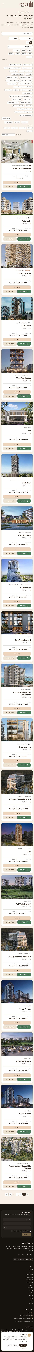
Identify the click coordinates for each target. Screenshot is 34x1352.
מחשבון (31, 1295)
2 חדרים (18, 53)
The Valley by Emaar (17, 74)
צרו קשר (31, 1303)
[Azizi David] (17, 308)
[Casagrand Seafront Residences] (17, 675)
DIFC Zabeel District (25, 115)
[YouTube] (19, 1254)
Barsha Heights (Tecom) (24, 108)
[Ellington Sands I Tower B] (17, 782)
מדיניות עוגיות (23, 1348)
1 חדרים (24, 53)
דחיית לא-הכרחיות (12, 1345)
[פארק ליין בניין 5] (17, 1096)
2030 (7, 128)
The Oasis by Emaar (25, 77)
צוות (32, 1301)
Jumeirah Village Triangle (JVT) (22, 86)
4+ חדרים (29, 56)
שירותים (31, 1285)
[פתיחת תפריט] (3, 4)
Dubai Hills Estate (15, 64)
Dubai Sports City (13, 102)
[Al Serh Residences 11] (17, 151)
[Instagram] (31, 1254)
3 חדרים (11, 53)
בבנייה (23, 50)
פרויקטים (30, 1269)
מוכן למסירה (16, 50)
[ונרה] (17, 413)
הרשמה (25, 1234)
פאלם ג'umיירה (16, 99)
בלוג (32, 1293)
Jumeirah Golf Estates (25, 83)
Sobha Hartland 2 (12, 77)
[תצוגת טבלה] (27, 42)
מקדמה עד (18, 134)
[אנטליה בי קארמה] (17, 256)
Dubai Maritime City (25, 71)
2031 (29, 131)
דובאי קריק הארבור (26, 80)
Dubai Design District (13, 80)
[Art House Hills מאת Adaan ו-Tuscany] (17, 1149)
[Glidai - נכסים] (26, 4)
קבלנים (31, 1272)
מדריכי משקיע (29, 1277)
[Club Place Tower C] (17, 622)
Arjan (16, 90)
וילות (17, 122)
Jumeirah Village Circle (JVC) (23, 112)
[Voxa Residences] (17, 361)
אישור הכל (22, 1345)
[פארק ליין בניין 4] (17, 991)
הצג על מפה (5, 118)
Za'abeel (28, 105)
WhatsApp (23, 186)
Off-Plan (29, 50)
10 (10, 1194)
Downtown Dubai (18, 105)
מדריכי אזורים (29, 1274)
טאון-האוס (8, 122)
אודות (31, 1298)
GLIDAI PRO (29, 1280)
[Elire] (17, 834)
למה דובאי (30, 1287)
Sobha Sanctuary (26, 90)
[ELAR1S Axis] (17, 570)
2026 (29, 128)
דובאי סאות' (27, 64)
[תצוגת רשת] (30, 42)
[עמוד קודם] (27, 1194)
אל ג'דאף (8, 90)
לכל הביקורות (29, 1282)
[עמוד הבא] (6, 1194)
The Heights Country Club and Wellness (20, 96)
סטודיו (30, 53)
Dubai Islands (27, 68)
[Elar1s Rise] (17, 465)
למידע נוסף (11, 186)
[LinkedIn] (23, 1254)
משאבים (31, 1290)
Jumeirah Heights (26, 102)
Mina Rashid (12, 83)
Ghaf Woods (27, 99)
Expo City (13, 71)
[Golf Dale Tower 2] (17, 887)
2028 (22, 128)
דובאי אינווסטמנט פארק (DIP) (12, 68)
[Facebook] (27, 1254)
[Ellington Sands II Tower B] (17, 939)
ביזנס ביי (28, 74)
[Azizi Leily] (17, 203)
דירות (24, 122)
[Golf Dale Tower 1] (17, 1044)
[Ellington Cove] (17, 518)
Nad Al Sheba (27, 93)
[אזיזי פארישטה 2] (17, 729)
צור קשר (16, 182)
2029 (14, 128)
